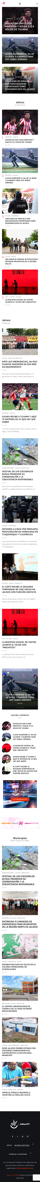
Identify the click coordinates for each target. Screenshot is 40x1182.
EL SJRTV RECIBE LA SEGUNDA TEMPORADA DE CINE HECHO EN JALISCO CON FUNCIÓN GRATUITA (19, 589)
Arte (6, 297)
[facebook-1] (12, 1136)
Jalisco (19, 18)
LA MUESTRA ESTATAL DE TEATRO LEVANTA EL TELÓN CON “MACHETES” (19, 645)
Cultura (12, 297)
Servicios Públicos (15, 358)
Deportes (9, 18)
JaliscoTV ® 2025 (13, 1175)
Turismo (20, 1089)
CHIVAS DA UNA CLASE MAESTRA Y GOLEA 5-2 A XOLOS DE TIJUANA (19, 26)
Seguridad (18, 77)
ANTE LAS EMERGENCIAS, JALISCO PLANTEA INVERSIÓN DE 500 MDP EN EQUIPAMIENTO (19, 364)
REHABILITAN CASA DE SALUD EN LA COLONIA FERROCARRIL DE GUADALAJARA (19, 966)
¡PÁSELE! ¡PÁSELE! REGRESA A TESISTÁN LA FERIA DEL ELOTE (16, 1093)
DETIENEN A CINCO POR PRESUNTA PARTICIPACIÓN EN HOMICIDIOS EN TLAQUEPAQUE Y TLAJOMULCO (20, 532)
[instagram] (27, 1136)
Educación (5, 1003)
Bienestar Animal (8, 468)
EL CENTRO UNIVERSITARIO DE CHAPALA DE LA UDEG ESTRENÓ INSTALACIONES (17, 1008)
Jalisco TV (18, 583)
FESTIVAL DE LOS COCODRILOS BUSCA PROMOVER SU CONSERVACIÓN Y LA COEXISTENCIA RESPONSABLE (17, 475)
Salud (13, 256)
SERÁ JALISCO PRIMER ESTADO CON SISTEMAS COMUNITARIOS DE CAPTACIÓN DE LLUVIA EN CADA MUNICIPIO (19, 1051)
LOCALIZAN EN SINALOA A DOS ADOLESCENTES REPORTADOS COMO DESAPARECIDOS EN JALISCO (20, 85)
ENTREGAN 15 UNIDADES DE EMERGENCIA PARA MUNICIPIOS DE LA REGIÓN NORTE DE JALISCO (20, 924)
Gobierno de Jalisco (9, 918)
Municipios (25, 468)
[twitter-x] (17, 1136)
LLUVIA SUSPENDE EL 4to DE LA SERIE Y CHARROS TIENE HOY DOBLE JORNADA (19, 57)
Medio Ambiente (13, 1045)
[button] (16, 707)
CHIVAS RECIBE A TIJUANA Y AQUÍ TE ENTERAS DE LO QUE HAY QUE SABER (19, 419)
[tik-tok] (22, 1136)
